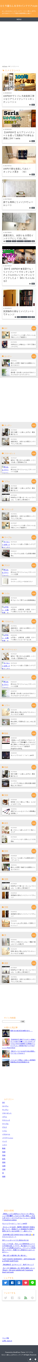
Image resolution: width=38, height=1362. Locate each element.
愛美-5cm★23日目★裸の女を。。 (21, 1031)
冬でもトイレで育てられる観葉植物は (23, 600)
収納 (3, 1152)
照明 (3, 1162)
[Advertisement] (19, 43)
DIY (18, 317)
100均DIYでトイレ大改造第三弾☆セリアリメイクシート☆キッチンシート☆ (18, 99)
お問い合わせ (7, 1341)
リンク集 (5, 1338)
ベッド (4, 1141)
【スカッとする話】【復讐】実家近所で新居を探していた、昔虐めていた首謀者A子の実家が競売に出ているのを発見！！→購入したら (18, 1229)
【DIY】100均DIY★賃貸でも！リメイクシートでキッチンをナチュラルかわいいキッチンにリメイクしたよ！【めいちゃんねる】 (19, 275)
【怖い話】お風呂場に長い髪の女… (14, 1255)
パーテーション (7, 1138)
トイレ (4, 1131)
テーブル (5, 1124)
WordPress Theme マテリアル (23, 1352)
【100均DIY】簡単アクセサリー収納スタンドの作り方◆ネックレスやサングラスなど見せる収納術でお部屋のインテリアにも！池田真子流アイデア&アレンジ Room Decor (19, 1044)
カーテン (5, 1106)
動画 (33, 104)
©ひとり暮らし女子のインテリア (12, 1355)
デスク (4, 1127)
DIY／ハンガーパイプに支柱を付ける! (15, 1240)
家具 (3, 1159)
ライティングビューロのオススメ (22, 581)
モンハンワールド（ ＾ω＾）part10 (22, 755)
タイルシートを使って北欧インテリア (23, 544)
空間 (33, 317)
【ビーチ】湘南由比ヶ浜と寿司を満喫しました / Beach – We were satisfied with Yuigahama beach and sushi (18, 1270)
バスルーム (27, 241)
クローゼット (7, 1113)
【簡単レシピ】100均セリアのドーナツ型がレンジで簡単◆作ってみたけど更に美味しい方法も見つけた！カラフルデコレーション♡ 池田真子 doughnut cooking (23, 744)
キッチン (8, 241)
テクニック (20, 241)
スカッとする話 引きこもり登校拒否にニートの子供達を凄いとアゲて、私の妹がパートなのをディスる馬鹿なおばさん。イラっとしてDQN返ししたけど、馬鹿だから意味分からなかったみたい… (18, 1248)
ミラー (4, 1145)
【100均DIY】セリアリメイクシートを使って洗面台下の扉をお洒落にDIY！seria (19, 135)
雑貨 (33, 241)
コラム (14, 241)
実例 (3, 1155)
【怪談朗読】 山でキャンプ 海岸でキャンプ (18, 1264)
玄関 (29, 317)
